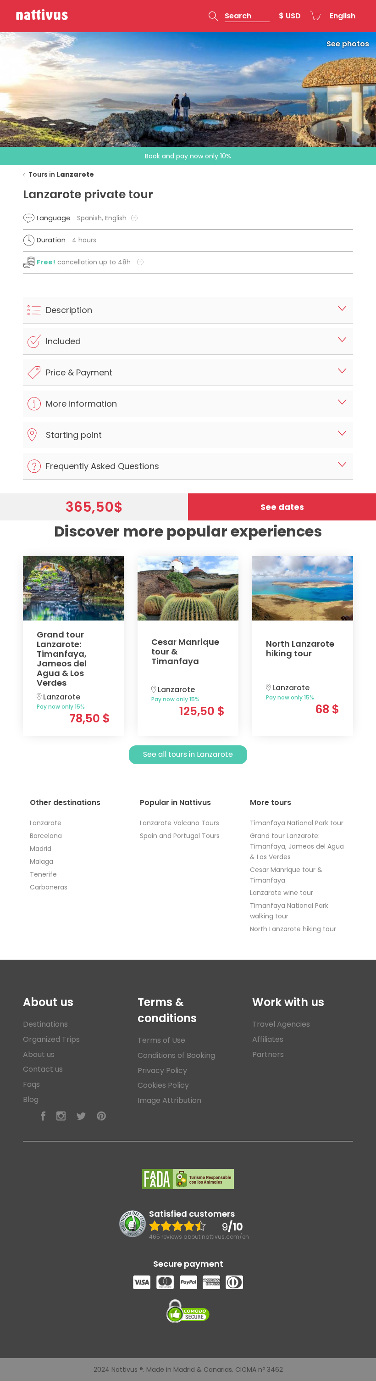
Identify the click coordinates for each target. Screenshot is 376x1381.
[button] (239, 16)
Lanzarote (45, 822)
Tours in (61, 174)
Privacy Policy (162, 1070)
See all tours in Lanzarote (188, 754)
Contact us (43, 1069)
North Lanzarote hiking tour (293, 929)
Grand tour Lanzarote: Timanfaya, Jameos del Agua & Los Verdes (297, 846)
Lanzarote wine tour (281, 892)
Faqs (31, 1084)
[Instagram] (61, 1116)
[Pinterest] (101, 1116)
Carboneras (48, 887)
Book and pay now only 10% (188, 156)
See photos (347, 44)
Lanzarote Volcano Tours (179, 822)
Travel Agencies (281, 1024)
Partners (268, 1054)
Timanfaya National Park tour (296, 822)
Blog (31, 1099)
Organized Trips (51, 1039)
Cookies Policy (163, 1085)
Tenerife (43, 874)
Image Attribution (169, 1100)
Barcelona (46, 835)
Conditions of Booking (176, 1055)
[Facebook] (43, 1116)
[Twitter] (81, 1116)
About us (39, 1054)
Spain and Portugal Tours (180, 835)
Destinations (45, 1024)
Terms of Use (161, 1040)
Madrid (40, 848)
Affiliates (267, 1039)
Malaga (41, 861)
